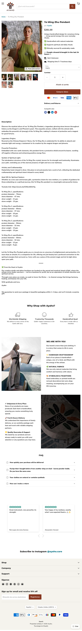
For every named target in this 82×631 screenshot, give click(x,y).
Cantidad (47, 72)
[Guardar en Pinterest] (55, 112)
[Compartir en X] (49, 112)
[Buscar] (72, 6)
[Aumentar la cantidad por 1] (63, 77)
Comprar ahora (62, 92)
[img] (23, 507)
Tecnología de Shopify (41, 626)
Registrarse (35, 597)
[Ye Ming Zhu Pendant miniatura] (4, 77)
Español (28, 607)
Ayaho (49, 25)
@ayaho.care (54, 551)
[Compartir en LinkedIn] (52, 112)
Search (41, 622)
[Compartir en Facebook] (45, 112)
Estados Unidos (46, 607)
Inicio (4, 17)
